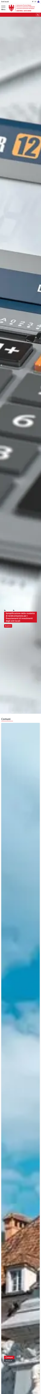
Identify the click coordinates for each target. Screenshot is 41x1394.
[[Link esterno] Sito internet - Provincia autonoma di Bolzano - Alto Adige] (21, 8)
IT (32, 1)
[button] (1, 365)
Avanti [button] (7, 626)
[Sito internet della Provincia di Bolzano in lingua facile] (38, 1)
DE (35, 1)
